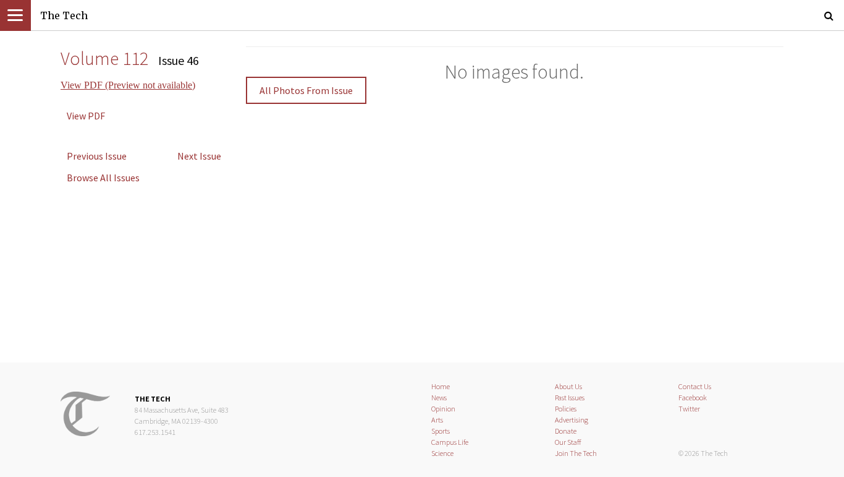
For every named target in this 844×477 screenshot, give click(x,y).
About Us (568, 386)
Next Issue (199, 156)
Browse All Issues (103, 177)
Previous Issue (97, 156)
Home (440, 386)
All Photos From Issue (306, 90)
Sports (440, 431)
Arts (437, 419)
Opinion (443, 408)
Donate (565, 431)
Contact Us (694, 386)
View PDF (86, 116)
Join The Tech (576, 453)
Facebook (692, 397)
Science (442, 453)
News (439, 397)
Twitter (689, 408)
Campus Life (449, 442)
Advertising (571, 419)
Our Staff (568, 442)
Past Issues (569, 397)
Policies (565, 408)
